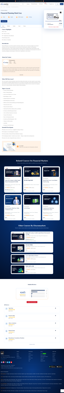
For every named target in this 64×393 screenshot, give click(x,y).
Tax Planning (35, 379)
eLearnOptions (16, 390)
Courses (18, 353)
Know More (21, 74)
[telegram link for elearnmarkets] (9, 362)
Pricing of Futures (35, 383)
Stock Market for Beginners (18, 376)
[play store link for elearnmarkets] (52, 366)
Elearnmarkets (12, 60)
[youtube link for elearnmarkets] (11, 362)
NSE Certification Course (48, 376)
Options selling (24, 379)
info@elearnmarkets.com (4, 358)
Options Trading (5, 376)
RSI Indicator (26, 383)
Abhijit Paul (22, 373)
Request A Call (4, 21)
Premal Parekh (19, 373)
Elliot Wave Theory (34, 376)
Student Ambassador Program (44, 356)
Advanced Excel (39, 376)
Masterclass (18, 356)
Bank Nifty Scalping (6, 379)
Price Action (27, 379)
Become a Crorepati (45, 390)
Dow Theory (9, 376)
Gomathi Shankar (53, 373)
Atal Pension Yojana (33, 390)
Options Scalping (13, 383)
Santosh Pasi (49, 373)
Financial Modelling (22, 383)
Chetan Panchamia (12, 373)
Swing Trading (17, 383)
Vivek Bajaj (7, 373)
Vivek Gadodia (37, 373)
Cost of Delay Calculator (39, 390)
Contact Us (42, 359)
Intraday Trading (9, 383)
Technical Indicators (56, 383)
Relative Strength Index (54, 379)
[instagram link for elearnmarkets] (3, 362)
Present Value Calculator (28, 390)
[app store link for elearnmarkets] (59, 366)
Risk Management (59, 379)
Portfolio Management (48, 379)
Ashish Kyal (15, 373)
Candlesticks (60, 383)
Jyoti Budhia (33, 373)
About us (30, 353)
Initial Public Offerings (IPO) (45, 383)
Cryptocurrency (43, 376)
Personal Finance (40, 383)
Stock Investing (13, 376)
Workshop (45, 3)
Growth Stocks (43, 379)
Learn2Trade (54, 359)
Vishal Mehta (41, 373)
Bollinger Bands (30, 383)
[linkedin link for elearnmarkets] (7, 362)
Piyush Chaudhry (45, 373)
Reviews (30, 356)
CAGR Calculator (4, 390)
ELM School (54, 353)
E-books (53, 356)
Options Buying (39, 379)
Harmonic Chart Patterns (25, 376)
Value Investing (51, 383)
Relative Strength (32, 379)
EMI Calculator (13, 390)
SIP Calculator (9, 390)
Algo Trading (29, 376)
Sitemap (29, 359)
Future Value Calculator (21, 390)
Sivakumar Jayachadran (29, 373)
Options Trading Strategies (19, 379)
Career (43, 353)
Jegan (25, 373)
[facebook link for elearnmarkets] (1, 362)
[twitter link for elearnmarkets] (5, 362)
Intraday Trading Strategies (12, 379)
